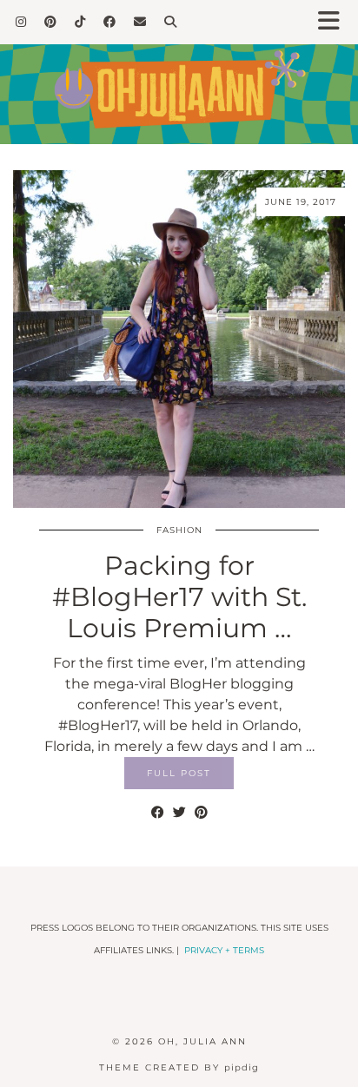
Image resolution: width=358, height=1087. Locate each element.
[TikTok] (80, 22)
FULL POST (179, 773)
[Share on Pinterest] (201, 812)
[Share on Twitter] (179, 812)
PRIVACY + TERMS (224, 950)
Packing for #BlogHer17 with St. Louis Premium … (179, 597)
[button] (334, 22)
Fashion (179, 530)
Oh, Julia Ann (202, 1041)
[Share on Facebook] (158, 812)
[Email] (140, 22)
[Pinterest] (50, 22)
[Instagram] (21, 22)
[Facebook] (109, 22)
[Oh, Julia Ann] (179, 72)
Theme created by (179, 1067)
